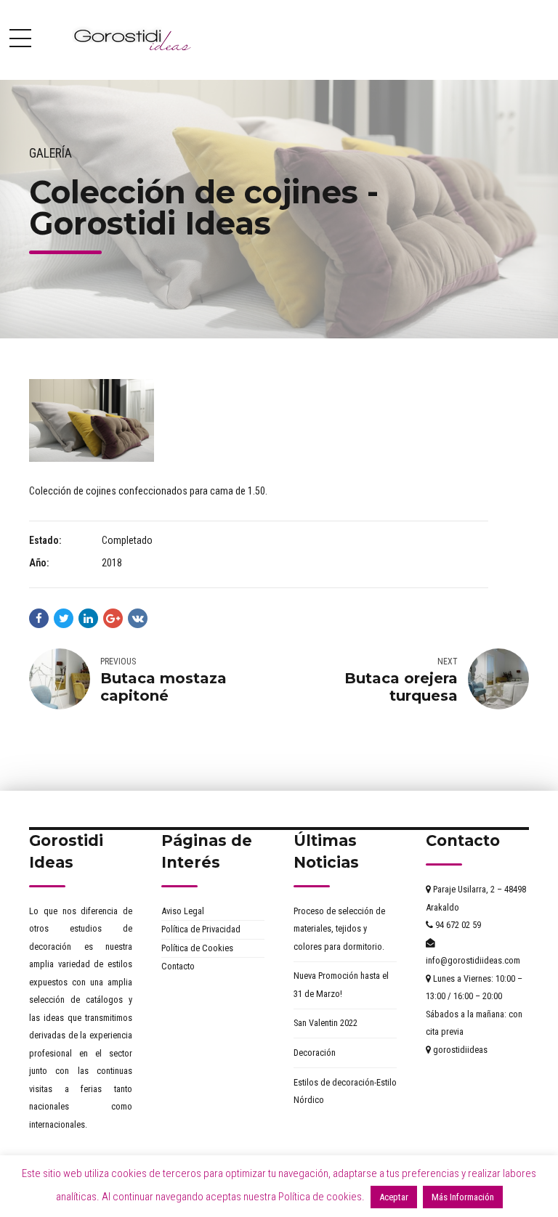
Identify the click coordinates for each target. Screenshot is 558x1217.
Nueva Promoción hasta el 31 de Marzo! (341, 984)
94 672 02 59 (457, 924)
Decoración (315, 1052)
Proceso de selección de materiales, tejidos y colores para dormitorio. (339, 928)
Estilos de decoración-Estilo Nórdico (345, 1091)
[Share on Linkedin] (88, 618)
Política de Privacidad (200, 929)
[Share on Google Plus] (113, 618)
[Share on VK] (137, 618)
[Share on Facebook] (39, 618)
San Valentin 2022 (325, 1022)
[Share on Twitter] (63, 618)
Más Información (463, 1197)
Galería (50, 153)
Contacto (178, 966)
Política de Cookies (197, 948)
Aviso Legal (182, 910)
